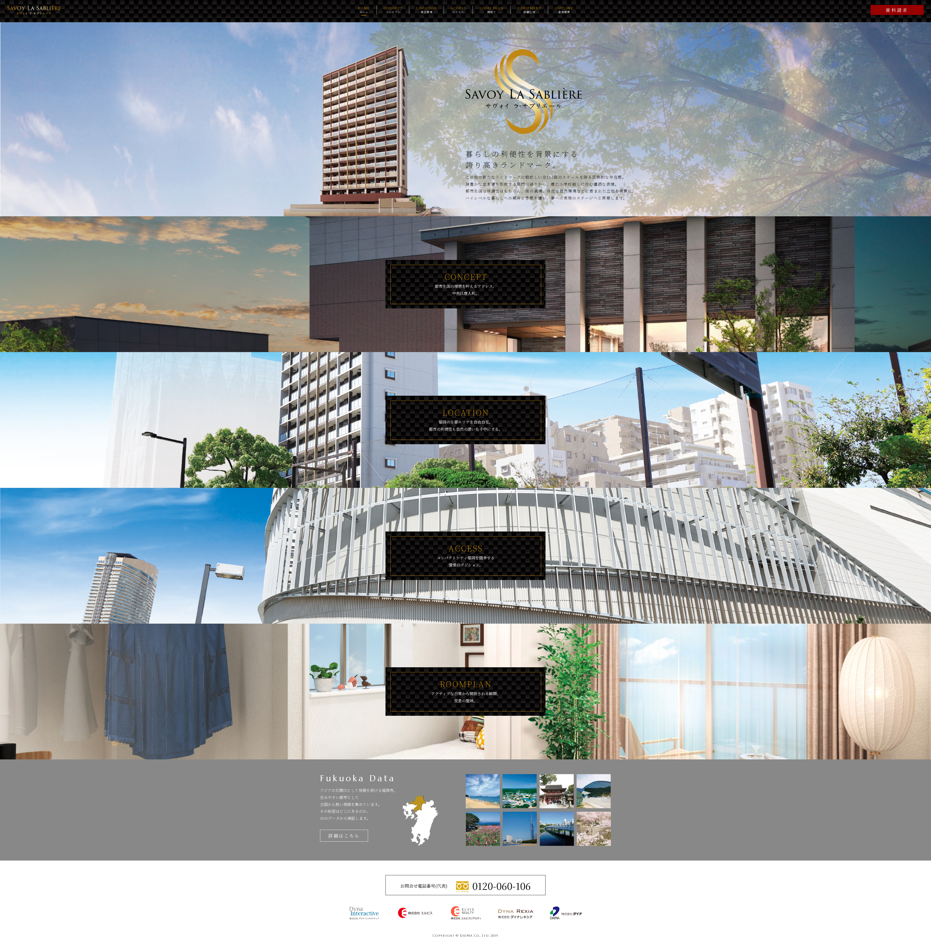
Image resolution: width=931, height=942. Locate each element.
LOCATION (426, 10)
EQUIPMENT (529, 10)
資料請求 (897, 10)
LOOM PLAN (492, 10)
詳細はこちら (344, 835)
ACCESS (458, 10)
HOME (364, 10)
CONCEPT (393, 10)
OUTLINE (564, 10)
